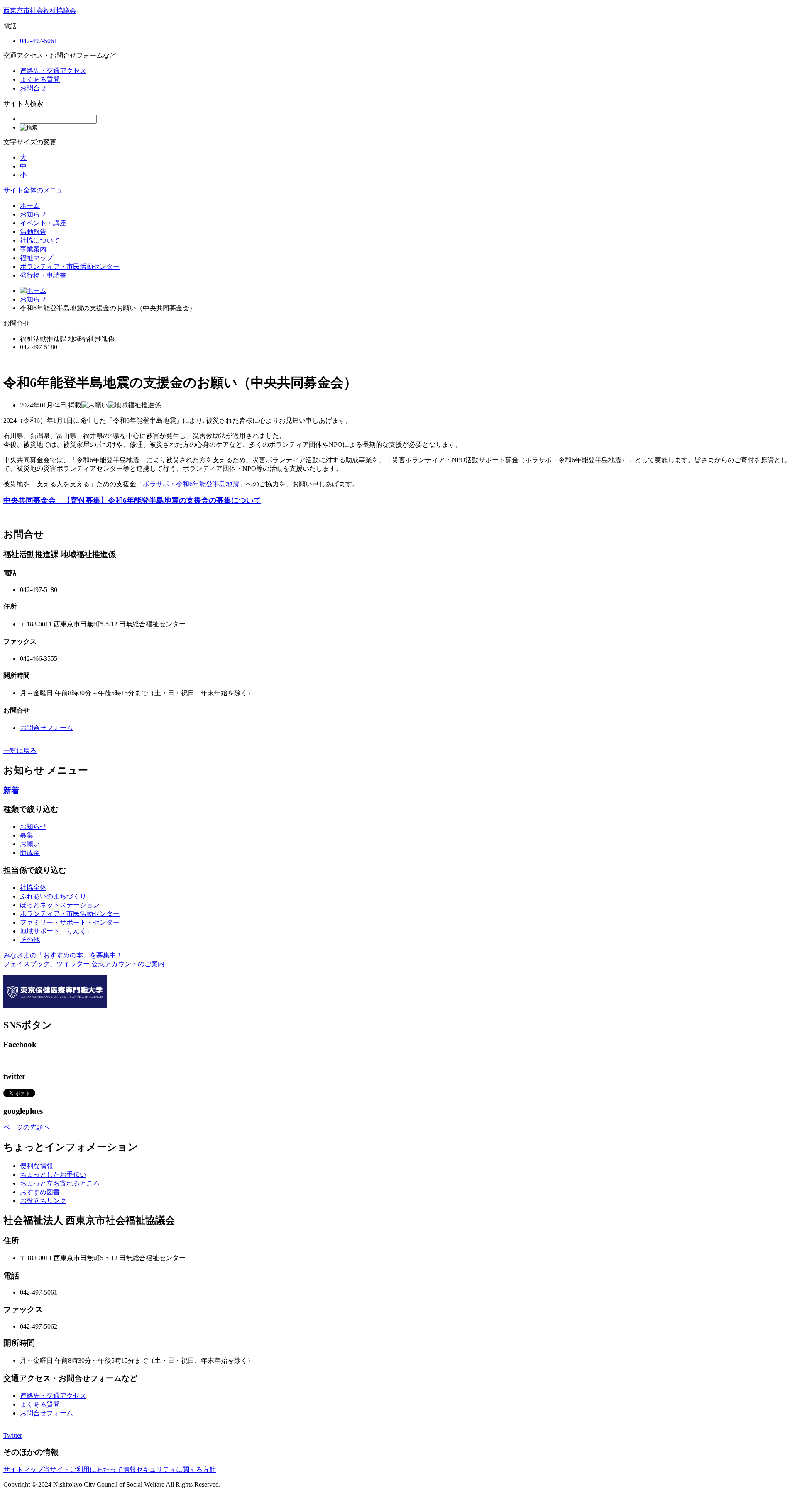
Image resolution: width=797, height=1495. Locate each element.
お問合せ (33, 88)
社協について (40, 240)
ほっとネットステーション (60, 904)
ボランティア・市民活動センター (70, 266)
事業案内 (33, 249)
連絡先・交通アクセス (53, 70)
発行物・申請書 (43, 275)
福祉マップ (36, 257)
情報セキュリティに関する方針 (169, 1469)
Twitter (12, 1435)
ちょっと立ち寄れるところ (60, 1183)
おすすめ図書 (40, 1192)
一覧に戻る (20, 750)
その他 (30, 939)
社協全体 (33, 887)
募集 (26, 835)
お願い (30, 843)
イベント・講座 (43, 222)
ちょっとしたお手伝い (53, 1174)
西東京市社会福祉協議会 (39, 10)
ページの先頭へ (26, 1127)
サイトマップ (23, 1469)
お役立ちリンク (43, 1200)
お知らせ (33, 214)
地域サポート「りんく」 (56, 931)
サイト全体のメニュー (36, 190)
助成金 (30, 852)
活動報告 (33, 231)
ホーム (30, 205)
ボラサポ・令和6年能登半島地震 (191, 483)
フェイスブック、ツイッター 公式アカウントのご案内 (83, 963)
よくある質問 (40, 79)
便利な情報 (36, 1165)
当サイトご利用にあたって (83, 1469)
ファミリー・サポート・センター (70, 922)
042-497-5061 (38, 40)
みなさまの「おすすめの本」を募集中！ (63, 955)
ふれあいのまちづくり (53, 896)
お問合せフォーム (46, 727)
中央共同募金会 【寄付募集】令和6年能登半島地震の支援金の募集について (132, 500)
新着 (11, 790)
